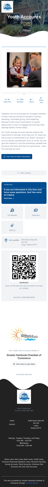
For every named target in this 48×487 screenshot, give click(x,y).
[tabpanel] (24, 69)
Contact (12, 424)
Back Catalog (25, 173)
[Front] (7, 7)
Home (12, 421)
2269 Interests (20, 101)
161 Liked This (7, 101)
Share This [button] (41, 101)
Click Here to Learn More (25, 364)
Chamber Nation (31, 483)
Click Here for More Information (18, 157)
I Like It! (31, 101)
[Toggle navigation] (44, 7)
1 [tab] (24, 94)
